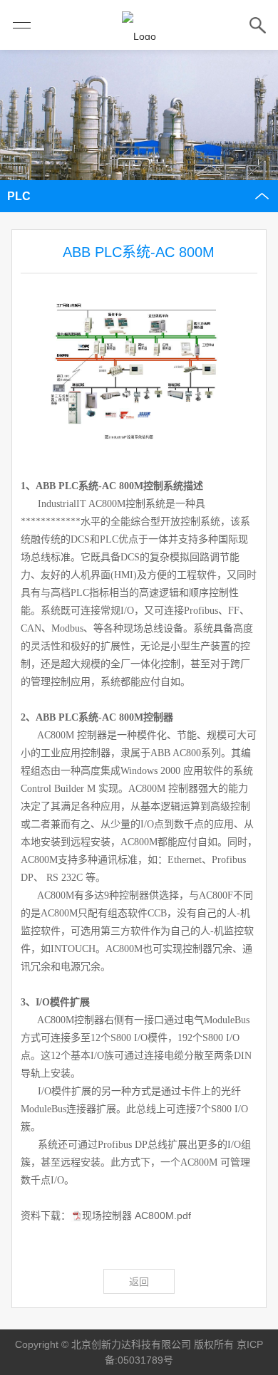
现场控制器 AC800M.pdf (136, 1215)
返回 (139, 1281)
